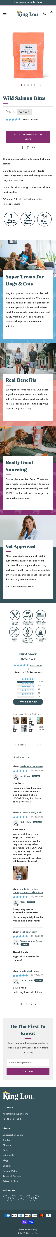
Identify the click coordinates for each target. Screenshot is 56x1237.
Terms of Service (12, 1176)
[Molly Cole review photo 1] (20, 873)
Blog (5, 1160)
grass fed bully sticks (31, 812)
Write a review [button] (28, 701)
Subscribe (28, 1071)
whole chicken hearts (31, 766)
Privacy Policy (10, 1181)
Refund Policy (10, 1171)
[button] (13, 119)
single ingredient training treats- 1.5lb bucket (28, 890)
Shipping (7, 1145)
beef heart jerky (28, 932)
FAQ (5, 1150)
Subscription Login (13, 1135)
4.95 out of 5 (34, 667)
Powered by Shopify (28, 1229)
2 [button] (26, 1004)
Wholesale (8, 1155)
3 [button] (31, 1004)
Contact (7, 1140)
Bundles (7, 1165)
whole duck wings (29, 971)
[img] (20, 771)
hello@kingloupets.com (15, 1113)
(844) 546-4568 (12, 1119)
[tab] (21, 85)
